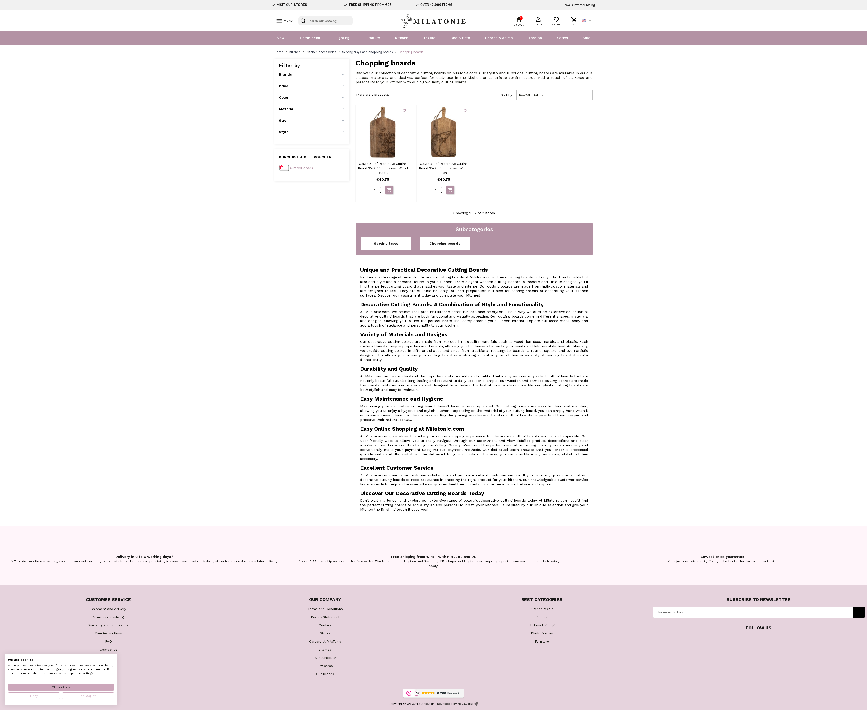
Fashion (535, 38)
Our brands (325, 674)
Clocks (541, 617)
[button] (538, 21)
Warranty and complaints (108, 625)
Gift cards (325, 666)
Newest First (532, 95)
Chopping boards (444, 243)
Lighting (342, 38)
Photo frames (542, 633)
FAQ (108, 641)
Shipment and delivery (108, 609)
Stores (325, 633)
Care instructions (108, 633)
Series (562, 38)
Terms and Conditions (325, 609)
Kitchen (401, 38)
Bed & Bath (460, 38)
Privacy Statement (325, 617)
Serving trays (386, 243)
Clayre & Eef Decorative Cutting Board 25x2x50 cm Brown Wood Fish (444, 168)
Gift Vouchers (301, 168)
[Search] (303, 20)
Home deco (310, 38)
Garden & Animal (499, 38)
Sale (586, 38)
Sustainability (325, 657)
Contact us (108, 649)
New (281, 38)
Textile (429, 38)
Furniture (372, 38)
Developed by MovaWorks (455, 703)
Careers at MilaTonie (325, 641)
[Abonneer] (859, 612)
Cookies (325, 625)
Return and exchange (108, 617)
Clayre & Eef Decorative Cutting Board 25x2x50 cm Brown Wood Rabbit (383, 168)
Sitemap (325, 649)
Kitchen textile (542, 609)
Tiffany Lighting (542, 625)
